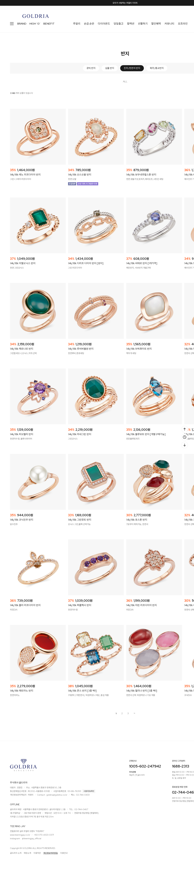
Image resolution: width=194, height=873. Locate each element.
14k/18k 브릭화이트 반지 (139, 348)
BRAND (21, 23)
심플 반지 (109, 68)
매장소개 (27, 853)
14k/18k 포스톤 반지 (136, 519)
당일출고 (118, 23)
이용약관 (37, 853)
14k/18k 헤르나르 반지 (21, 348)
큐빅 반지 (91, 68)
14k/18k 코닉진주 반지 (21, 519)
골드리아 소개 (15, 853)
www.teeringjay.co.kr (20, 834)
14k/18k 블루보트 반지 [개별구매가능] (146, 434)
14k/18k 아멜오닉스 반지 (22, 263)
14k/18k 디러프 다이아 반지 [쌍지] (85, 263)
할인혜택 (156, 23)
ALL (125, 81)
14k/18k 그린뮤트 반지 (79, 519)
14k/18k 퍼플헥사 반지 (79, 605)
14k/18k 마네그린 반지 (79, 434)
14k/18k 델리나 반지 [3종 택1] (141, 690)
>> (134, 713)
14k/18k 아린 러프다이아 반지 (141, 605)
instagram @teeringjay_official (25, 838)
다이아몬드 (104, 23)
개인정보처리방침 (50, 853)
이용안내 (63, 853)
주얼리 (76, 23)
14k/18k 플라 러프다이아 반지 (25, 605)
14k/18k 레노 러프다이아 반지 (25, 174)
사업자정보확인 (89, 791)
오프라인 (183, 23)
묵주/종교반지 (157, 68)
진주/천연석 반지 (132, 68)
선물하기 (143, 23)
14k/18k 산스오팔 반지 (79, 174)
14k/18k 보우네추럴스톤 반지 (141, 174)
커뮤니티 (169, 23)
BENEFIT (49, 23)
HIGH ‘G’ (34, 23)
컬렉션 (130, 23)
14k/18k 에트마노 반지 (21, 690)
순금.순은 (89, 23)
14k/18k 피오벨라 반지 (21, 434)
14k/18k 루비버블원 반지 (81, 348)
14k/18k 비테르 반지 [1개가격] (141, 263)
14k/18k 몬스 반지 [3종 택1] (82, 690)
